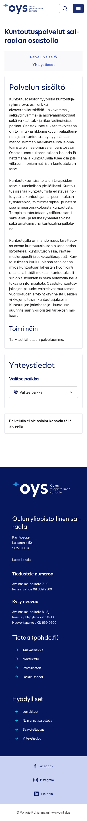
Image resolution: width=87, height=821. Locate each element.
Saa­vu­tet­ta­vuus (33, 729)
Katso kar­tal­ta (21, 560)
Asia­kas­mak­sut (33, 650)
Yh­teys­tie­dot (43, 64)
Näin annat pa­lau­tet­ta (37, 720)
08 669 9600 (46, 622)
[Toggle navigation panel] (78, 8)
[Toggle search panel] (64, 8)
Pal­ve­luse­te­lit (32, 668)
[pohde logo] (23, 8)
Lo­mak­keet (30, 711)
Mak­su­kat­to (31, 659)
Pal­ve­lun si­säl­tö (43, 57)
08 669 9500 (42, 589)
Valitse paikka (24, 379)
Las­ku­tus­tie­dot (33, 677)
